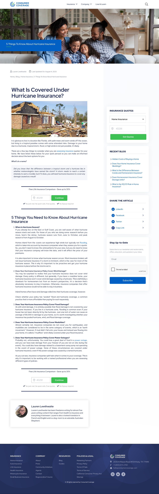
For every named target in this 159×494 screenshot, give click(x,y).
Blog (18, 77)
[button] (72, 4)
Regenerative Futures (44, 477)
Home (12, 77)
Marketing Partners (84, 460)
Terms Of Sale (82, 467)
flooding (83, 242)
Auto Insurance (16, 464)
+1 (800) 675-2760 (120, 465)
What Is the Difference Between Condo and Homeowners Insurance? (127, 171)
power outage (81, 340)
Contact (39, 474)
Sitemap (80, 477)
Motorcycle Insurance (18, 474)
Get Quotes (128, 137)
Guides (61, 464)
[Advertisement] (128, 87)
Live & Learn (101, 4)
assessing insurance (65, 151)
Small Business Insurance (19, 477)
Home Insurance (27, 77)
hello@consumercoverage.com (125, 468)
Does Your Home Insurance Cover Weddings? (126, 164)
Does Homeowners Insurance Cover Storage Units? (127, 178)
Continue (59, 198)
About (38, 460)
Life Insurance (15, 467)
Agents (38, 470)
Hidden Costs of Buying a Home (125, 159)
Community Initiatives (44, 467)
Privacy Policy (82, 464)
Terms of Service (83, 470)
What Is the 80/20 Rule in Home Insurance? (125, 185)
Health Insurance (16, 470)
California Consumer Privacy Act (89, 474)
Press (38, 464)
